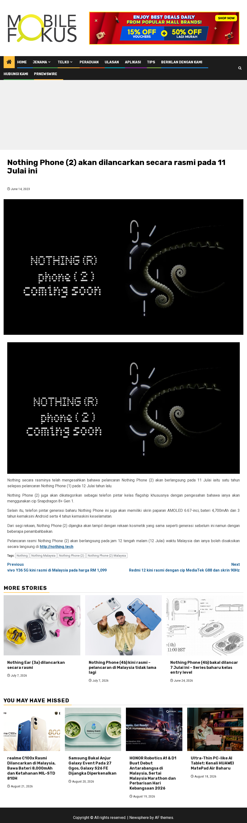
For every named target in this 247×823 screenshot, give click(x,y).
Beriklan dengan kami (181, 62)
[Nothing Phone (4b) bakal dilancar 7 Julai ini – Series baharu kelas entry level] (205, 625)
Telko (63, 62)
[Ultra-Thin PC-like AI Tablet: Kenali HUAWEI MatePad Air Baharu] (215, 729)
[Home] (9, 62)
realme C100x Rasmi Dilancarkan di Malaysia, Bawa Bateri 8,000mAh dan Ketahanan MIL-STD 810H (31, 768)
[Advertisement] (123, 116)
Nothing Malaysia (43, 555)
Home (22, 62)
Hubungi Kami (16, 74)
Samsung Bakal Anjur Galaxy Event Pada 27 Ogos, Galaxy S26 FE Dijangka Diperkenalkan (93, 765)
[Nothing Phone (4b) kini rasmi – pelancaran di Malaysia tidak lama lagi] (123, 625)
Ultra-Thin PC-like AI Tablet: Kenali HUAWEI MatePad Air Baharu (212, 763)
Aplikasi (133, 62)
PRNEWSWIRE (45, 74)
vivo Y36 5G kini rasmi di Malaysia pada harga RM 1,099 (57, 567)
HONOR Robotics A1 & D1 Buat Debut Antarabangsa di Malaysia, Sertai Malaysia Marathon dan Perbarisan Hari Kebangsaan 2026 (153, 773)
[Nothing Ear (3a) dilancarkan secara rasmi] (42, 625)
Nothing (22, 555)
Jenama (40, 62)
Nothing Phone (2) (71, 555)
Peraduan (89, 62)
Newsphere (139, 817)
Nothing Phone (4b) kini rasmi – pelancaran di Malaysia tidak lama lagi (122, 667)
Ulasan (112, 62)
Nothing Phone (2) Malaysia (107, 555)
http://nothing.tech (56, 546)
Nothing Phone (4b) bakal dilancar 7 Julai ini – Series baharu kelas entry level (204, 667)
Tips (151, 62)
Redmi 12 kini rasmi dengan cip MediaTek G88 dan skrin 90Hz (184, 567)
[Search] (240, 68)
